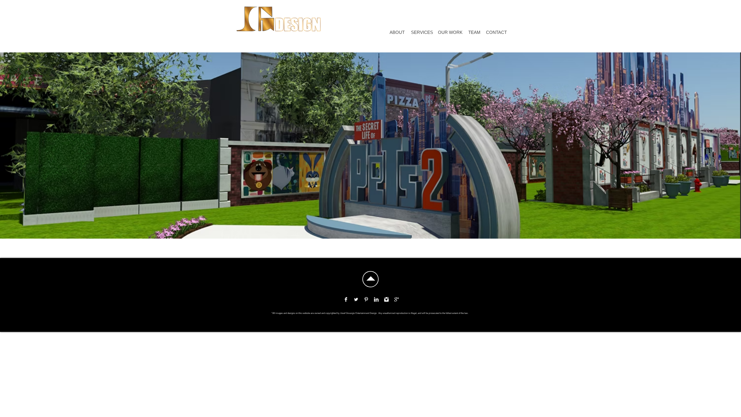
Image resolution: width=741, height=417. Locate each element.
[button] (352, 17)
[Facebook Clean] (346, 299)
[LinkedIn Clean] (376, 299)
